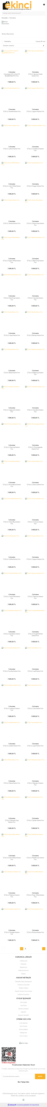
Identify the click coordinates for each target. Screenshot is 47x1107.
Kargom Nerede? (23, 1015)
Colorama (12, 18)
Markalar (23, 964)
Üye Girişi (23, 1006)
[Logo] (17, 5)
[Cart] (43, 5)
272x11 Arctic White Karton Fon (12, 187)
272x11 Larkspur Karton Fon (12, 709)
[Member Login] (39, 5)
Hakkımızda (23, 961)
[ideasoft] (12, 1105)
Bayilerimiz (23, 967)
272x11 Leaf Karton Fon (35, 671)
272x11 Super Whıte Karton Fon (12, 261)
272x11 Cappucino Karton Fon (11, 411)
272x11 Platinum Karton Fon (12, 896)
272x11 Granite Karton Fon (12, 111)
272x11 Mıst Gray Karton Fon (12, 299)
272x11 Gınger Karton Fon (35, 186)
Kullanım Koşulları (23, 994)
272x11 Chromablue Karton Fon (12, 485)
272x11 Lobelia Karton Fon (12, 746)
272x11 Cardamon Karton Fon (35, 150)
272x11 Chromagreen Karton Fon (35, 448)
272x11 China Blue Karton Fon (11, 523)
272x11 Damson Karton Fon (35, 597)
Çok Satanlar (23, 1023)
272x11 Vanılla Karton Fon (11, 223)
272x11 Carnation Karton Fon (35, 411)
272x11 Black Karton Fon (12, 373)
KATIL (40, 1076)
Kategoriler (23, 1033)
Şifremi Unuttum (23, 1009)
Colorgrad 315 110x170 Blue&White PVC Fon (12, 75)
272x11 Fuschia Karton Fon (12, 671)
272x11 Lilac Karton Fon (35, 709)
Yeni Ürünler (23, 1026)
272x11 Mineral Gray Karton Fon (12, 821)
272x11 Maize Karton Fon (11, 783)
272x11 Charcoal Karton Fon (12, 448)
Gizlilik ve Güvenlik (23, 985)
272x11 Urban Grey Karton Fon (35, 224)
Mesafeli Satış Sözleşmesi (23, 982)
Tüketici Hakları (23, 988)
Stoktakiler (7, 41)
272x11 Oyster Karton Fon (35, 820)
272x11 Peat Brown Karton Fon (35, 859)
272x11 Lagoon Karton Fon (35, 111)
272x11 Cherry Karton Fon (35, 485)
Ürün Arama (23, 1036)
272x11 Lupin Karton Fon (35, 746)
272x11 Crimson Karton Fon (35, 523)
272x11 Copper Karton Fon (35, 559)
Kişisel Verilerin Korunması (23, 991)
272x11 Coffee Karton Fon (11, 559)
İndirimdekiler (23, 1030)
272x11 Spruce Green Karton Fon (35, 75)
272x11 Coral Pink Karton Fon (11, 597)
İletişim (23, 974)
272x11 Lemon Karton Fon (11, 149)
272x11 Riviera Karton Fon (35, 932)
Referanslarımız (23, 970)
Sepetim (23, 1012)
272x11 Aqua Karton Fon (12, 335)
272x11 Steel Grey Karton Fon (35, 261)
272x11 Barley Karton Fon (35, 335)
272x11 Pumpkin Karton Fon (12, 933)
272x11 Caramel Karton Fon (35, 299)
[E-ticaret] (23, 1105)
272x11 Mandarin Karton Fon (35, 784)
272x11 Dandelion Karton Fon (11, 635)
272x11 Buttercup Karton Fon (35, 373)
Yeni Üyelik (23, 1002)
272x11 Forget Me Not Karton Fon (35, 635)
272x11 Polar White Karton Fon (35, 896)
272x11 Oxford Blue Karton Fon (12, 859)
